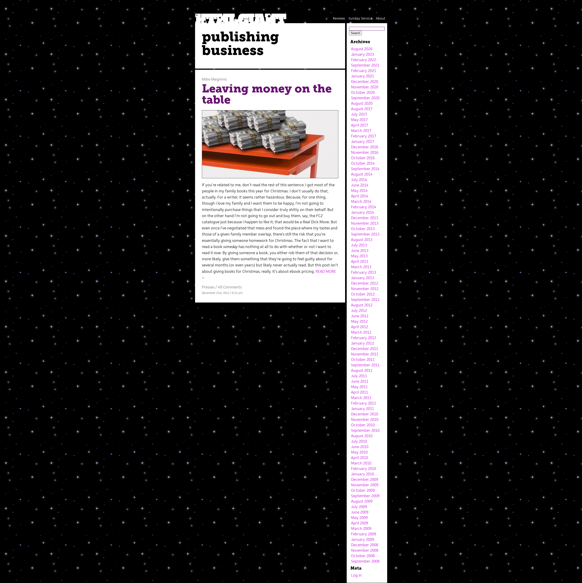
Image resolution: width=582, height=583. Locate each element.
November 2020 (364, 86)
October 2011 (363, 359)
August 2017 (361, 108)
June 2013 (359, 250)
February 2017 (363, 136)
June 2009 (359, 512)
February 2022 (363, 59)
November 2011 (364, 354)
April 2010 (359, 457)
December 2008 (364, 544)
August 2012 (361, 305)
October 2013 (363, 228)
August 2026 (361, 48)
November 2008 (364, 550)
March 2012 (361, 332)
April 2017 (359, 125)
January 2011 (362, 408)
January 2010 (362, 473)
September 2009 (365, 495)
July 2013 (359, 245)
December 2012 (364, 283)
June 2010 (359, 446)
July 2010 (359, 441)
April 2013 (359, 261)
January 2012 (362, 343)
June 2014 (359, 185)
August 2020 (361, 103)
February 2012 (363, 337)
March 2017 (361, 130)
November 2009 (364, 484)
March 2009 (361, 528)
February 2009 (363, 533)
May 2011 (359, 386)
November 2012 (364, 288)
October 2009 (363, 490)
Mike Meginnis (214, 79)
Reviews (339, 18)
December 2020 (364, 81)
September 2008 (365, 561)
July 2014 (359, 179)
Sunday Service (360, 18)
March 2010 (361, 463)
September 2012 (365, 299)
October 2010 (363, 424)
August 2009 (361, 501)
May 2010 (359, 452)
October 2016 (363, 157)
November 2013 (364, 223)
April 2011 (359, 392)
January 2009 (362, 539)
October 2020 (363, 92)
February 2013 (363, 272)
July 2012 (359, 310)
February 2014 (363, 206)
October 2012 (363, 294)
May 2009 (359, 517)
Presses (208, 287)
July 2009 (359, 506)
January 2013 (362, 277)
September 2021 (365, 65)
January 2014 (362, 212)
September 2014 (365, 168)
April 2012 (359, 326)
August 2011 (361, 370)
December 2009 (364, 479)
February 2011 (363, 403)
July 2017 (359, 114)
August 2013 (361, 239)
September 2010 (365, 430)
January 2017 (362, 141)
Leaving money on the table (267, 94)
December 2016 (364, 146)
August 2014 (361, 174)
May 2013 (359, 255)
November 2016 (364, 152)
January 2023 (362, 54)
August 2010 (361, 435)
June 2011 (359, 381)
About (380, 18)
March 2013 (361, 266)
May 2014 (359, 190)
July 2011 (359, 375)
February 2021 (363, 70)
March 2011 (361, 397)
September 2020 (365, 97)
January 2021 (362, 76)
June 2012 (359, 315)
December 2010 (364, 414)
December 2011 (364, 348)
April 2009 (359, 523)
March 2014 (361, 201)
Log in (356, 575)
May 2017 (359, 119)
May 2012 (359, 321)
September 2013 (365, 234)
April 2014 (359, 196)
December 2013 (364, 217)
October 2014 (363, 163)
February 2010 (363, 468)
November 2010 (364, 419)
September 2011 (365, 364)
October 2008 (363, 555)
